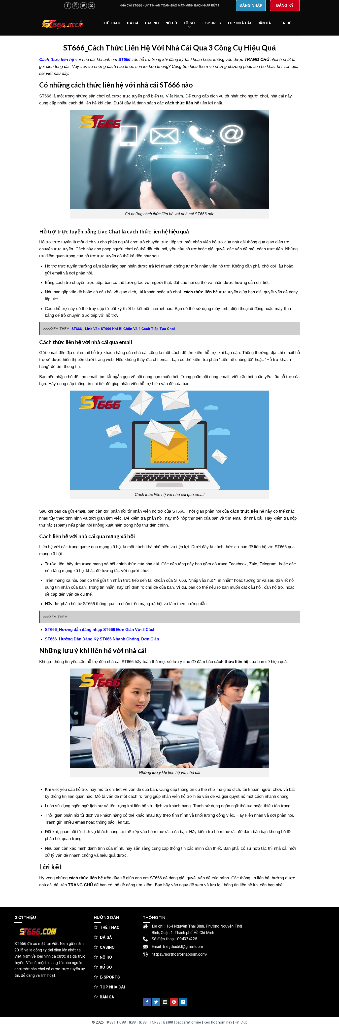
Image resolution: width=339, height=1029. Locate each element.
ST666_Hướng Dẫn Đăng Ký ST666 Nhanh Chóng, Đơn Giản (102, 639)
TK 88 (121, 1022)
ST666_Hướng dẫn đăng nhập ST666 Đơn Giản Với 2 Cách (100, 629)
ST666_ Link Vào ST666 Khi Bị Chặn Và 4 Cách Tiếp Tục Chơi (123, 329)
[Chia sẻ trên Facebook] (147, 1002)
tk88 (132, 1022)
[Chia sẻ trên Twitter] (156, 1002)
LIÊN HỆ (284, 23)
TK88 (109, 1022)
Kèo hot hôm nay (218, 1022)
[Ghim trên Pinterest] (174, 1002)
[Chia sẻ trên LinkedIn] (183, 1002)
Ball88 (168, 1022)
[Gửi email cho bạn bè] (165, 1002)
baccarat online (188, 1022)
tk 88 (142, 1022)
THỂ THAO (111, 23)
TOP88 (155, 1022)
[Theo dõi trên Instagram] (75, 5)
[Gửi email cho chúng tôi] (91, 5)
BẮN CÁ (264, 23)
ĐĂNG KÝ (285, 5)
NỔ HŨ (171, 23)
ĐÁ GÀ (132, 23)
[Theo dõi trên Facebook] (67, 5)
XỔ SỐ (189, 23)
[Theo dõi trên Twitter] (83, 5)
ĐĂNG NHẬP (250, 5)
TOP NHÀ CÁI (239, 23)
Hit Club (241, 1022)
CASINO (152, 23)
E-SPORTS (211, 23)
